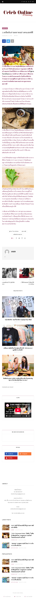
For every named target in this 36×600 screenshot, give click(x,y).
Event (12, 529)
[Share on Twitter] (8, 41)
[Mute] (26, 416)
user (13, 251)
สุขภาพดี (24, 231)
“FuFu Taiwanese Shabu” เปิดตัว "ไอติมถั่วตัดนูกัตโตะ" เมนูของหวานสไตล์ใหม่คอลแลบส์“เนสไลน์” (22, 535)
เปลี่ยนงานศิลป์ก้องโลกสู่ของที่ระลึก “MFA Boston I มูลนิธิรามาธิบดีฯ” (18, 349)
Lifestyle (5, 28)
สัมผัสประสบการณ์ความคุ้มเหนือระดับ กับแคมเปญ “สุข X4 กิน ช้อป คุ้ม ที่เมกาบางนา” (18, 379)
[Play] (7, 416)
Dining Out (14, 539)
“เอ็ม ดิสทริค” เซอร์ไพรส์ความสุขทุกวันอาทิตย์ (18, 319)
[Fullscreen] (29, 416)
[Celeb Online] (18, 12)
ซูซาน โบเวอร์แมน (14, 231)
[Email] (25, 238)
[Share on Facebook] (4, 41)
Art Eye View (14, 547)
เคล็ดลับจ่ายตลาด (17, 234)
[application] (18, 410)
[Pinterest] (22, 238)
